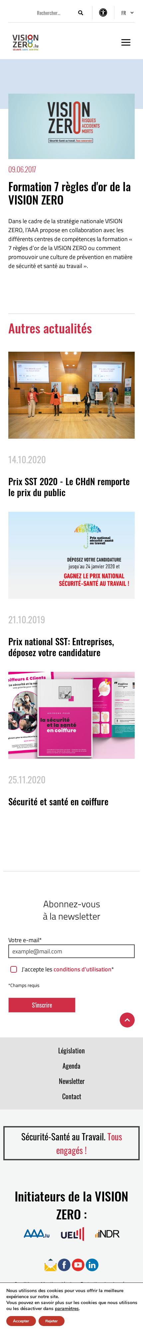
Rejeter (51, 1321)
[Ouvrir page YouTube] (78, 1264)
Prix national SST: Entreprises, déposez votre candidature (61, 647)
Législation (71, 1050)
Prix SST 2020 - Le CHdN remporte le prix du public (69, 486)
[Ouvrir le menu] (125, 42)
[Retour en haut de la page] (127, 1020)
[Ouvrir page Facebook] (64, 1264)
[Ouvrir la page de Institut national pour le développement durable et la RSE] (107, 1233)
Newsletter (71, 1081)
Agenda (71, 1066)
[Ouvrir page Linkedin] (92, 1264)
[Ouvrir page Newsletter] (51, 1264)
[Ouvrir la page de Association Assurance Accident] (36, 1233)
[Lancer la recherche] (80, 13)
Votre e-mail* (25, 939)
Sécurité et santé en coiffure (58, 801)
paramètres (67, 1309)
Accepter (21, 1321)
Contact (71, 1096)
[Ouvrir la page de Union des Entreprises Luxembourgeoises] (72, 1233)
